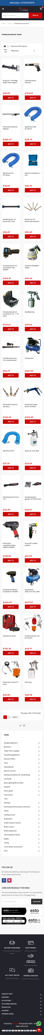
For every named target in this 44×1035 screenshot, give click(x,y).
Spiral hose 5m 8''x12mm (8, 174)
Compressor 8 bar (9, 636)
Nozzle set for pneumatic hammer (32, 220)
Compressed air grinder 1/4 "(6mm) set (33, 498)
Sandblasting (29, 312)
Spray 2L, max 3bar (32, 451)
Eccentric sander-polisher (31, 544)
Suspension (8, 819)
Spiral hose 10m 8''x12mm (30, 128)
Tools (6, 763)
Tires (6, 799)
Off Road (7, 803)
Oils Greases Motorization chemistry (17, 807)
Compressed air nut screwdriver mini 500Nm (10, 268)
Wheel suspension (10, 831)
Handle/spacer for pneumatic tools (9, 220)
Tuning (6, 843)
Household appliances (12, 755)
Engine (6, 839)
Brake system (9, 827)
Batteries (7, 747)
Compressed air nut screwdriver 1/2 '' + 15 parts (11, 314)
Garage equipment (11, 743)
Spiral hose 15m (8, 451)
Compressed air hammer (30, 82)
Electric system (10, 771)
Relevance (23, 50)
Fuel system (8, 795)
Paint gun (28, 682)
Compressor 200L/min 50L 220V (32, 591)
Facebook (4, 880)
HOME (6, 735)
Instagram (9, 880)
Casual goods (9, 767)
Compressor (29, 358)
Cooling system (9, 815)
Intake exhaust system (12, 823)
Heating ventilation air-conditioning (17, 775)
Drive (6, 851)
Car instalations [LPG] (12, 835)
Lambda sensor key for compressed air (10, 359)
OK (22, 725)
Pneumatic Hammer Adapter (10, 128)
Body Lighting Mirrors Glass (13, 783)
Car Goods (7, 779)
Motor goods (8, 791)
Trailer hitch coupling (11, 751)
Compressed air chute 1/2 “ (11, 498)
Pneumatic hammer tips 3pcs (10, 406)
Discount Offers (9, 759)
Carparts (7, 787)
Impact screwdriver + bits (32, 174)
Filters (6, 811)
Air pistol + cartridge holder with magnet (10, 82)
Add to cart (11, 98)
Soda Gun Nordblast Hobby (32, 267)
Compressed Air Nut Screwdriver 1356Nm (10, 591)
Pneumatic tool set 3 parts (10, 683)
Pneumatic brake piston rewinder (31, 406)
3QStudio (15, 1024)
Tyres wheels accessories (13, 847)
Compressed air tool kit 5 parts (32, 637)
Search (35, 15)
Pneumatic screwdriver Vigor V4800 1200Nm (9, 545)
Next (15, 717)
